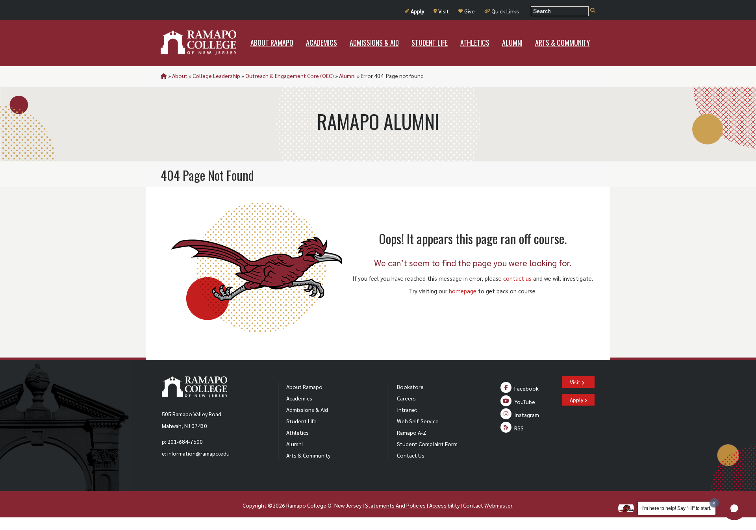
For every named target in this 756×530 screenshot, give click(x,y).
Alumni (347, 75)
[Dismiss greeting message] (714, 503)
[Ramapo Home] (198, 42)
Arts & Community (308, 455)
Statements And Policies (395, 505)
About (179, 75)
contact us (517, 278)
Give (469, 11)
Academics (299, 398)
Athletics (297, 432)
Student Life (301, 420)
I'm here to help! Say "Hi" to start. (676, 508)
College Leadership (216, 75)
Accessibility (444, 505)
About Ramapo (304, 386)
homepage (462, 291)
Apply (417, 11)
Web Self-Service (418, 420)
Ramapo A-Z (411, 432)
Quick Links (505, 11)
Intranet (407, 409)
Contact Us (410, 455)
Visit (443, 11)
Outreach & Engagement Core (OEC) (289, 75)
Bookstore (410, 386)
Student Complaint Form (427, 443)
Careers (406, 398)
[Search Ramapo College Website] (592, 10)
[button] (734, 508)
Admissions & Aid (307, 409)
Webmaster (498, 505)
